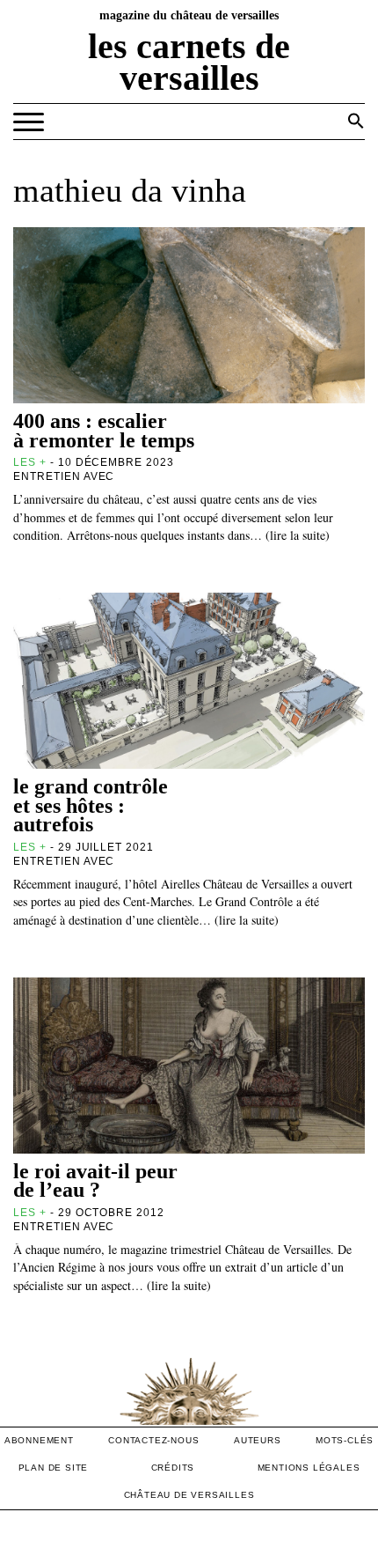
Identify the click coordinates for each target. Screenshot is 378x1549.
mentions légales (309, 1467)
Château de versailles (189, 1495)
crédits (173, 1467)
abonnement (39, 1440)
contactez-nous (153, 1440)
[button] (356, 120)
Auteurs (257, 1440)
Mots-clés (345, 1440)
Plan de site (53, 1467)
